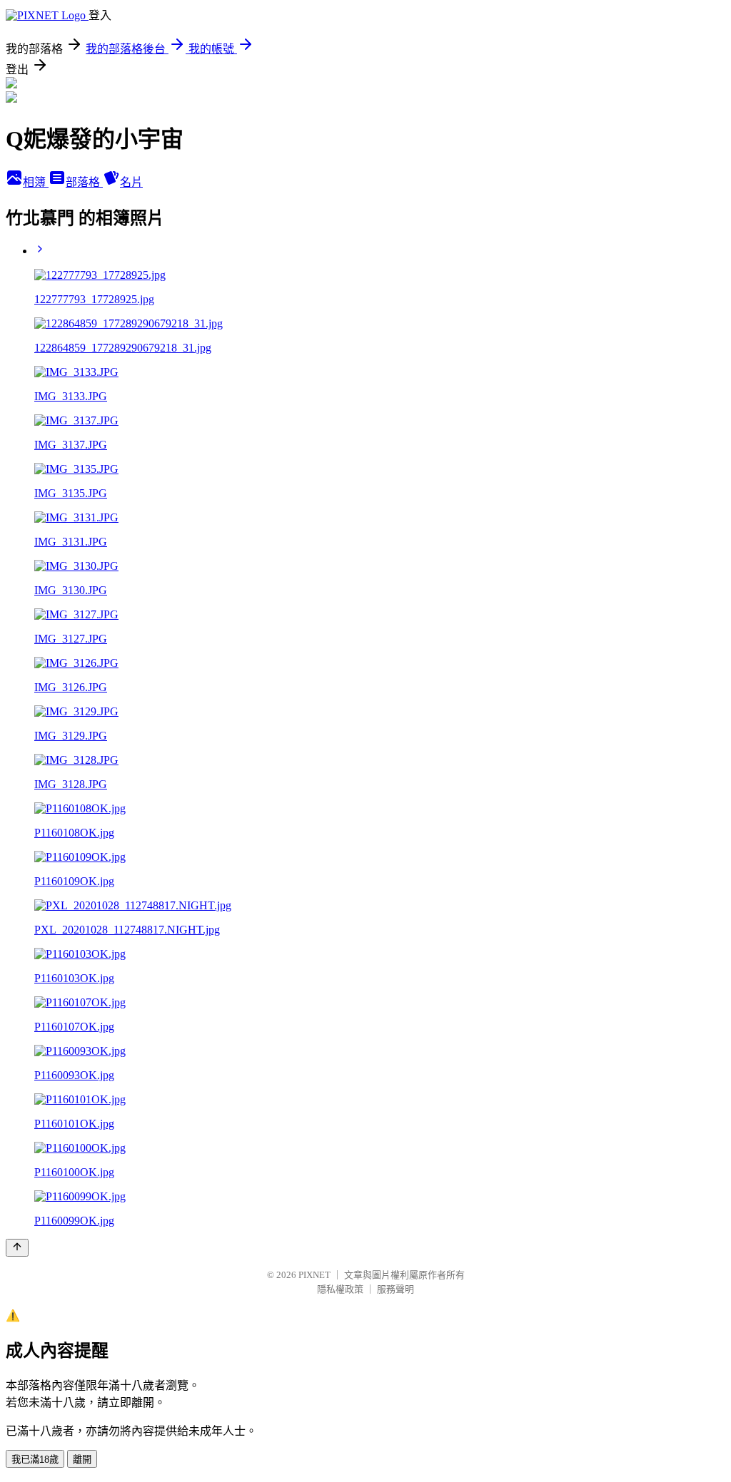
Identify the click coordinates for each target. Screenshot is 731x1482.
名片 (131, 182)
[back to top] (17, 1248)
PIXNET (314, 1274)
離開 (82, 1459)
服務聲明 (395, 1289)
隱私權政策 (340, 1289)
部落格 (84, 182)
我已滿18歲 (35, 1459)
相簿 (36, 182)
